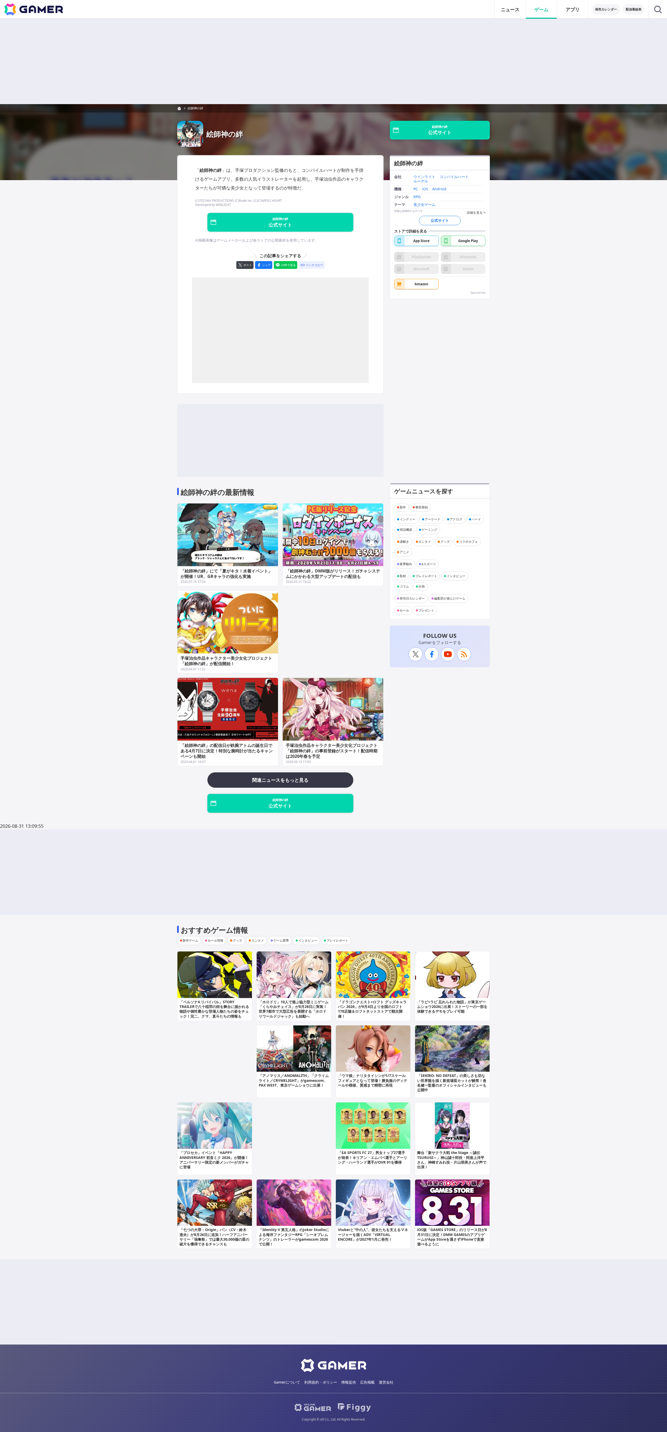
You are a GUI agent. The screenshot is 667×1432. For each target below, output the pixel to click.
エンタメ (424, 541)
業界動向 (406, 564)
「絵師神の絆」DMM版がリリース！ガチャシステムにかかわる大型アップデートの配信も (333, 573)
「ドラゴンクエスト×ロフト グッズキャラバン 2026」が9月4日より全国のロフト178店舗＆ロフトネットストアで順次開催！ (372, 1009)
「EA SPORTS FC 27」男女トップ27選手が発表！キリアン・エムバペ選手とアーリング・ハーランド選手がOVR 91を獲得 (372, 1157)
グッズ (445, 541)
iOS (425, 189)
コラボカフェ (468, 541)
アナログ (456, 519)
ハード (476, 519)
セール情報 (215, 940)
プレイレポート (426, 576)
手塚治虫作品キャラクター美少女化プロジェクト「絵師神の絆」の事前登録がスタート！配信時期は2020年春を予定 (332, 750)
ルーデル (420, 181)
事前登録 (421, 507)
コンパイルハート (454, 177)
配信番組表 (633, 9)
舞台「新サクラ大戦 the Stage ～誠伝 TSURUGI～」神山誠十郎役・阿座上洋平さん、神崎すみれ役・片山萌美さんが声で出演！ (451, 1159)
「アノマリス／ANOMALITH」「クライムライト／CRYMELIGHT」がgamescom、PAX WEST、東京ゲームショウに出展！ (294, 1080)
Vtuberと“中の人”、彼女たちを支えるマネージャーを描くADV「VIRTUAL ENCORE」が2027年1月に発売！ (373, 1234)
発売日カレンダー (412, 598)
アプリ (573, 9)
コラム (404, 586)
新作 (403, 507)
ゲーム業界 (281, 940)
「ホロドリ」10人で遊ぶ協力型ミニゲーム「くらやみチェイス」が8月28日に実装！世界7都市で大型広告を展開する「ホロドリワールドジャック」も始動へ (294, 1009)
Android (439, 189)
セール (404, 610)
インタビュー (456, 576)
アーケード (432, 519)
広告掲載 (367, 1382)
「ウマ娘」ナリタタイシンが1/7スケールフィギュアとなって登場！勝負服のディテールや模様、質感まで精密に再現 (372, 1080)
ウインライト (424, 177)
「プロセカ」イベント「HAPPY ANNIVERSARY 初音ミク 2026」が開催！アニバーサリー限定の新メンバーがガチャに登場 (214, 1159)
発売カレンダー (606, 9)
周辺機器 (406, 529)
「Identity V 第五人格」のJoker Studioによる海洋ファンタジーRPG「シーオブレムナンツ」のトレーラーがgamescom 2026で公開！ (294, 1236)
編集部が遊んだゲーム (449, 598)
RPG (417, 197)
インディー (407, 519)
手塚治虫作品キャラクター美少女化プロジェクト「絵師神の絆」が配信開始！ (226, 660)
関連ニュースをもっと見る (280, 780)
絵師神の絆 (195, 108)
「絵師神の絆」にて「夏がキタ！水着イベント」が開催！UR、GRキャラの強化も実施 (226, 573)
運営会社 (386, 1382)
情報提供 (348, 1382)
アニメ (404, 552)
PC (415, 189)
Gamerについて (287, 1382)
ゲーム (541, 9)
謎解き (404, 541)
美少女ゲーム (424, 205)
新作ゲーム (190, 940)
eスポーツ (429, 564)
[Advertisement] (333, 61)
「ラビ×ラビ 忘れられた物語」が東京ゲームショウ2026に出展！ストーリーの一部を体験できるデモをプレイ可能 (452, 1006)
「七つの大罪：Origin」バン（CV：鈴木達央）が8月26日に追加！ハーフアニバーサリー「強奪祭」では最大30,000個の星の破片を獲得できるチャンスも (214, 1236)
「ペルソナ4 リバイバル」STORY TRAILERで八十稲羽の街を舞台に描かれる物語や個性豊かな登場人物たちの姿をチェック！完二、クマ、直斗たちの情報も (214, 1009)
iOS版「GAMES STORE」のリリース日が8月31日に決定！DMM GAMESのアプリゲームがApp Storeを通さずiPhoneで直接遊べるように (452, 1236)
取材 (403, 576)
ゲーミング (429, 529)
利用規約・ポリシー (320, 1382)
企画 (421, 586)
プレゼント (426, 610)
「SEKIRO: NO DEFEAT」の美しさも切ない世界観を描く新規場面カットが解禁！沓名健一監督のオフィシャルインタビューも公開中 (451, 1082)
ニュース (510, 9)
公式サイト (440, 220)
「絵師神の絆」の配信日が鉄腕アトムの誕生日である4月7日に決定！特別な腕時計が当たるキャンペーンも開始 (227, 750)
